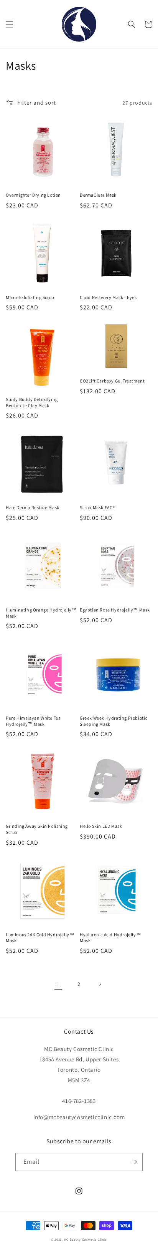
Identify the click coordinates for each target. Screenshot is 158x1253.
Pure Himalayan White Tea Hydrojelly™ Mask (33, 721)
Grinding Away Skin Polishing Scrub (37, 829)
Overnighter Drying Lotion (33, 195)
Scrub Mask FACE (97, 507)
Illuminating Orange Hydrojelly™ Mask (41, 613)
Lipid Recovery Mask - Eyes (108, 297)
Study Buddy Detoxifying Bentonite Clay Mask (32, 402)
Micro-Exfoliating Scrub (30, 297)
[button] (9, 24)
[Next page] (99, 984)
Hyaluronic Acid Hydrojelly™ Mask (110, 938)
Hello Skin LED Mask (101, 826)
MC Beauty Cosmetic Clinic (85, 1239)
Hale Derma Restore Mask (32, 507)
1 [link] (58, 984)
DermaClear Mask (98, 195)
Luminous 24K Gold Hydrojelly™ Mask (40, 938)
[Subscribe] (133, 1162)
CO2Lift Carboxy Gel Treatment (112, 381)
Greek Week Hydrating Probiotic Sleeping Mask (113, 721)
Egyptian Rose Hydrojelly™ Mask (115, 610)
